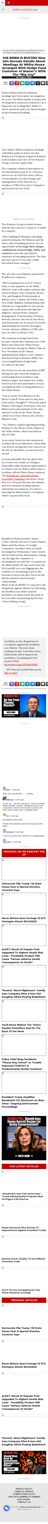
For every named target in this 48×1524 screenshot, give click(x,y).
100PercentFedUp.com (30, 1507)
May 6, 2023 (10, 672)
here (38, 53)
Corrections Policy (24, 1494)
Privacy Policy (24, 1489)
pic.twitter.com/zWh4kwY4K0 (21, 664)
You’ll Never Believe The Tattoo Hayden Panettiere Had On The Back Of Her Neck (21, 1028)
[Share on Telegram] (27, 83)
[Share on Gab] (22, 83)
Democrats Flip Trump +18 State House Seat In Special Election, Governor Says (22, 887)
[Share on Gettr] (16, 83)
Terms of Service (24, 1491)
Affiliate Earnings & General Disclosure (25, 1498)
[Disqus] (24, 754)
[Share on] (43, 83)
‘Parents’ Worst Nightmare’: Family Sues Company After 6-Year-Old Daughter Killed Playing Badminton (24, 993)
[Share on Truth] (11, 83)
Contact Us (24, 1502)
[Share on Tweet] (37, 83)
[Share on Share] (32, 83)
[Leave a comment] (6, 1508)
